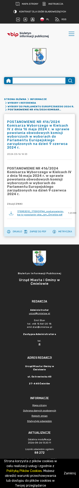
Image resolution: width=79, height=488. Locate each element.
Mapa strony (30, 3)
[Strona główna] (8, 80)
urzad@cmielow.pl (39, 313)
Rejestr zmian (40, 415)
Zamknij (70, 473)
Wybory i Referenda (22, 102)
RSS (64, 19)
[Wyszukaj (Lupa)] (70, 80)
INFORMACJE (38, 99)
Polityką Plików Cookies (24, 471)
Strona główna (15, 99)
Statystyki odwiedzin (39, 421)
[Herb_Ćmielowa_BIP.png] (39, 56)
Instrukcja (55, 3)
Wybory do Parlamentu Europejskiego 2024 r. (41, 106)
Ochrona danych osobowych (39, 410)
